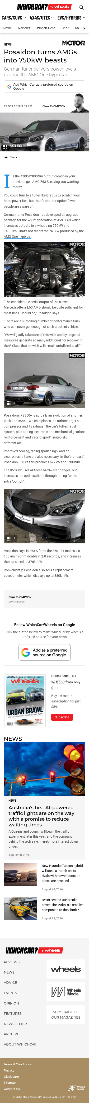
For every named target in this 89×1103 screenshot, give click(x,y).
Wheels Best (46, 28)
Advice (10, 982)
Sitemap (10, 1082)
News (7, 28)
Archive (11, 1034)
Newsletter (15, 1024)
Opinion (11, 1003)
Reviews (24, 28)
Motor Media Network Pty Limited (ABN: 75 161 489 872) (46, 1097)
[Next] (84, 28)
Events (10, 993)
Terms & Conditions (18, 1064)
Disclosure (11, 1076)
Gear (65, 28)
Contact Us (12, 1089)
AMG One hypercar (17, 236)
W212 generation (40, 220)
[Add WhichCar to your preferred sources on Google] (45, 652)
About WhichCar (20, 1044)
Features (13, 1013)
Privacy (9, 1070)
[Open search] (81, 7)
